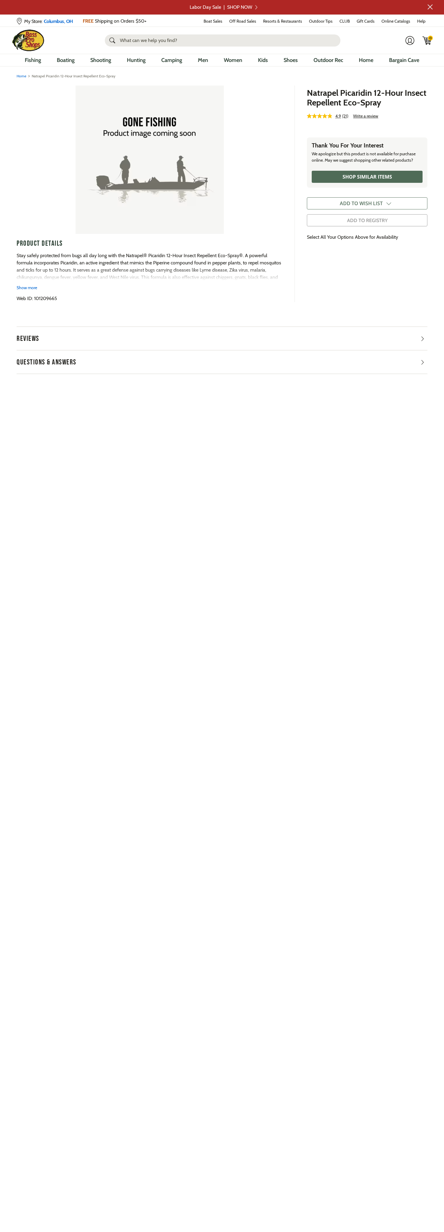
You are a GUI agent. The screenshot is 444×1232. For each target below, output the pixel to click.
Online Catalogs (395, 21)
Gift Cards (366, 21)
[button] (430, 7)
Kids (263, 60)
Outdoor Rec (328, 60)
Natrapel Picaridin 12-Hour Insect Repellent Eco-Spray (366, 97)
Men (203, 60)
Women (233, 60)
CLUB (344, 21)
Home (366, 60)
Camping (171, 60)
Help (421, 21)
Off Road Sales (242, 21)
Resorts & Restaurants (282, 21)
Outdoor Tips (321, 21)
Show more (27, 287)
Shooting (100, 60)
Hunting (136, 60)
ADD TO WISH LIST (361, 203)
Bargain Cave (404, 60)
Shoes (291, 60)
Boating (66, 60)
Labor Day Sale (221, 7)
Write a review (365, 116)
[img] (427, 40)
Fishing (33, 60)
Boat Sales (213, 21)
